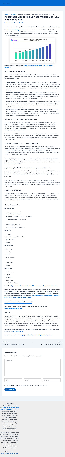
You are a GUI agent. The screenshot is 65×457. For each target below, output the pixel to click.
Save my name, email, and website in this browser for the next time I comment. (27, 385)
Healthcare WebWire (7, 3)
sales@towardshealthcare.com (9, 453)
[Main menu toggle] (61, 3)
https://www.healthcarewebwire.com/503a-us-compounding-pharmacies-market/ (34, 286)
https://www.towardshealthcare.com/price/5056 (18, 303)
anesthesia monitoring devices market (17, 30)
